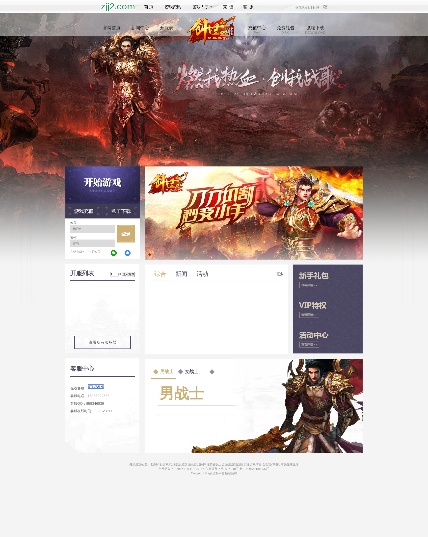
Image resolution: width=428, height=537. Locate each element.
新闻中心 (140, 30)
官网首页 (112, 30)
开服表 (167, 30)
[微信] (114, 253)
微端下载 (315, 30)
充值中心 (257, 30)
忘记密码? (77, 252)
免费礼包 (285, 30)
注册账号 (94, 252)
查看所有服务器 (102, 342)
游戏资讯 (173, 7)
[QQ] (128, 253)
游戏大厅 (201, 7)
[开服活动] (254, 168)
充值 (228, 7)
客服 (248, 7)
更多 (279, 274)
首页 (149, 7)
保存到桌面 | (304, 7)
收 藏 (316, 7)
